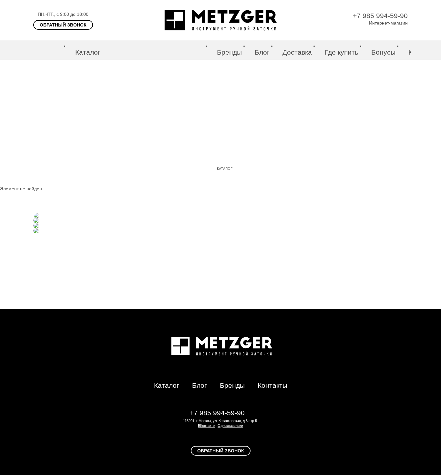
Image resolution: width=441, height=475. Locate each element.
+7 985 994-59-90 (380, 15)
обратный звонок (63, 24)
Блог (262, 52)
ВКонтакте (206, 426)
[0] (430, 50)
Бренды (229, 52)
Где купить (341, 52)
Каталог (87, 52)
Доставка (297, 52)
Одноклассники (230, 426)
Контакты (272, 385)
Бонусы (383, 52)
